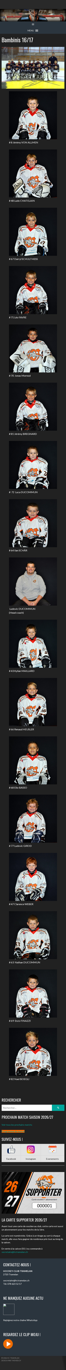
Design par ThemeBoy (11, 1360)
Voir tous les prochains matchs (17, 1124)
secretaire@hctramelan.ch (15, 1252)
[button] (31, 30)
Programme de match (13, 1131)
